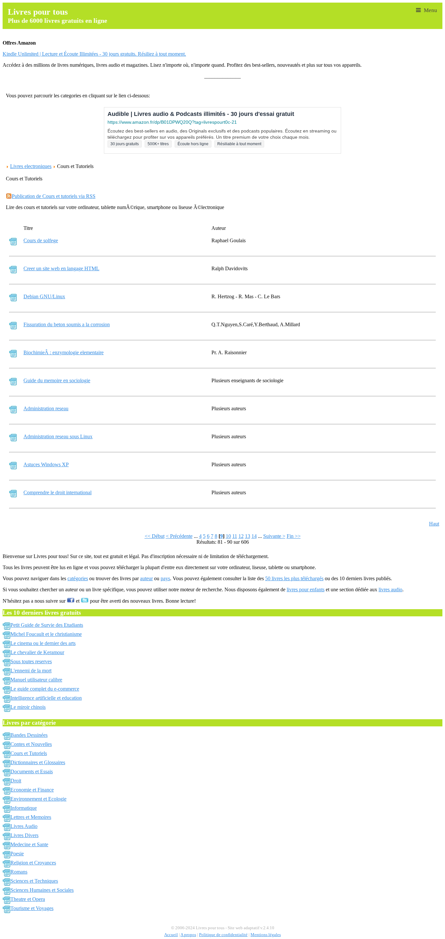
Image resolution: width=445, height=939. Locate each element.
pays (165, 578)
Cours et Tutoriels (28, 753)
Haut (434, 523)
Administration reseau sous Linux (58, 436)
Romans (18, 872)
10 (228, 536)
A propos (188, 934)
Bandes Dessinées (29, 735)
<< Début (155, 536)
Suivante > (274, 536)
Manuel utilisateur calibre (36, 679)
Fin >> (294, 536)
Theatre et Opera (27, 899)
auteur (146, 578)
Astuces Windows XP (46, 464)
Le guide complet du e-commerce (44, 689)
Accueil (171, 934)
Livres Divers (24, 835)
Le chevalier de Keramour (37, 652)
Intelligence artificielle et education (46, 698)
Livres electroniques (30, 166)
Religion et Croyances (33, 862)
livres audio (390, 589)
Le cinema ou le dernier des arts (43, 643)
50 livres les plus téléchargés (294, 578)
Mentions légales (266, 934)
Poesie (17, 853)
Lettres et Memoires (30, 817)
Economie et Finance (32, 789)
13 (247, 536)
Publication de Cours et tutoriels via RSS (53, 196)
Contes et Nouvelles (31, 744)
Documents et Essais (31, 771)
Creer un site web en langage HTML (61, 268)
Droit (15, 780)
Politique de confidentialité (223, 934)
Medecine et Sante (29, 844)
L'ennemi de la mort (30, 670)
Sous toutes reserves (31, 661)
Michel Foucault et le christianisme (46, 634)
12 (241, 536)
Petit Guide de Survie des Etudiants (46, 625)
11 (234, 536)
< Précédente (179, 536)
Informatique (23, 808)
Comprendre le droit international (57, 492)
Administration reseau (45, 408)
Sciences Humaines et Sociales (42, 890)
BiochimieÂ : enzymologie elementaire (63, 352)
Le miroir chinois (28, 707)
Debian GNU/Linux (44, 296)
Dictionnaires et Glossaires (37, 762)
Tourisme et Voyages (31, 908)
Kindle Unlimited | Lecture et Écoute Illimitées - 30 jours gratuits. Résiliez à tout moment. (94, 54)
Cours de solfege (40, 240)
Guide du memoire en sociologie (56, 380)
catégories (77, 578)
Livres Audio (23, 826)
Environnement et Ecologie (38, 799)
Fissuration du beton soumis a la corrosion (66, 324)
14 (254, 536)
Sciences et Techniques (34, 881)
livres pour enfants (305, 589)
